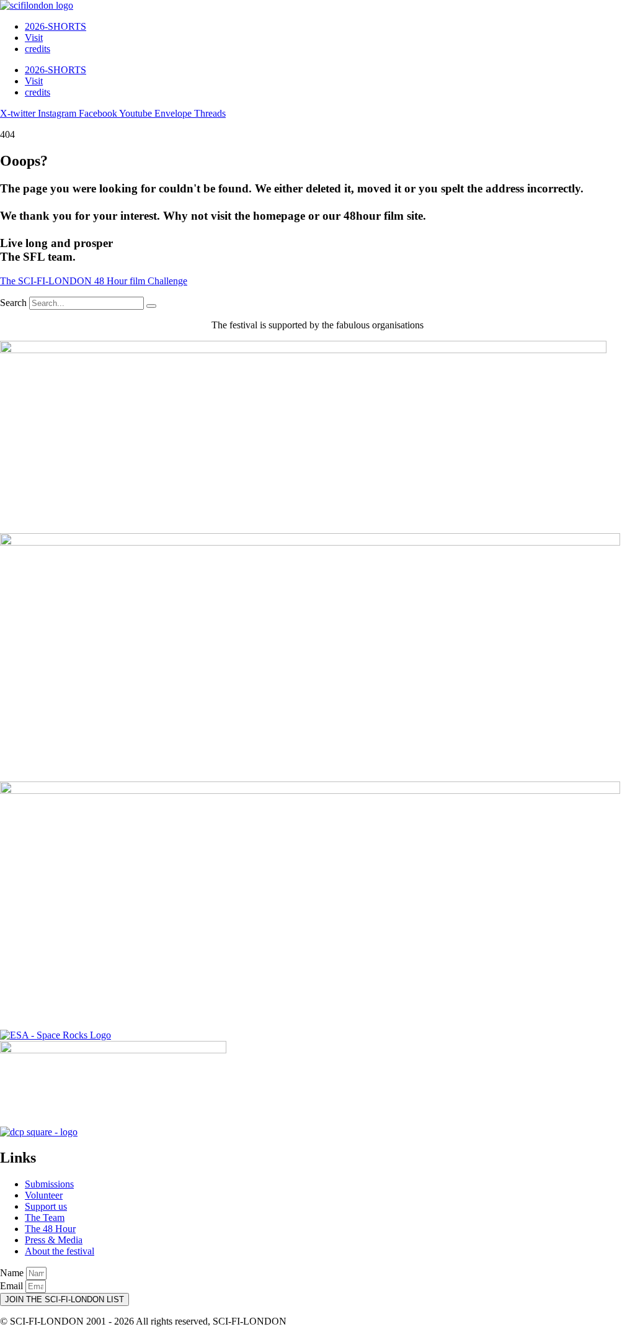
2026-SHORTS (55, 26)
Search (13, 302)
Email (12, 1286)
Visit (34, 37)
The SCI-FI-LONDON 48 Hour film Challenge (93, 281)
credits (37, 48)
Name (13, 1272)
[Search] (151, 306)
